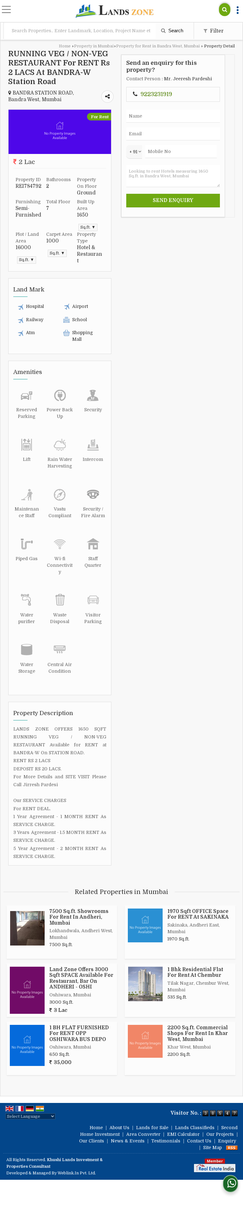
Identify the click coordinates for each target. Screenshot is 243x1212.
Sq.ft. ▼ (88, 227)
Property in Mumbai (94, 46)
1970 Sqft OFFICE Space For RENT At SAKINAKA (198, 914)
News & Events (128, 1140)
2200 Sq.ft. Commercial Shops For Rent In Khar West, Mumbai (197, 1033)
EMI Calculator (183, 1134)
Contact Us (199, 1140)
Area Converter (143, 1134)
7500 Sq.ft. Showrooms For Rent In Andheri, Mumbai (79, 917)
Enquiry (227, 1140)
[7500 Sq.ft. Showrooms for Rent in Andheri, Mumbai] (27, 928)
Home (65, 46)
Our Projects (220, 1134)
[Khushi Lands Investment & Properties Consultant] (114, 11)
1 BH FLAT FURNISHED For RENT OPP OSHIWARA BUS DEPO (79, 1033)
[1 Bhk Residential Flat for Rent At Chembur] (145, 984)
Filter (216, 31)
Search (175, 30)
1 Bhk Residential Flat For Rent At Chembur (195, 972)
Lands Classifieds (195, 1127)
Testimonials (165, 1140)
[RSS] (232, 1147)
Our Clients (91, 1140)
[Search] (224, 9)
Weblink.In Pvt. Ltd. (77, 1173)
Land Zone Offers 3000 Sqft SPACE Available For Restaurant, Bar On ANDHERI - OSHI (81, 978)
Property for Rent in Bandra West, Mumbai (158, 46)
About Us (119, 1127)
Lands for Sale (152, 1127)
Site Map (212, 1147)
